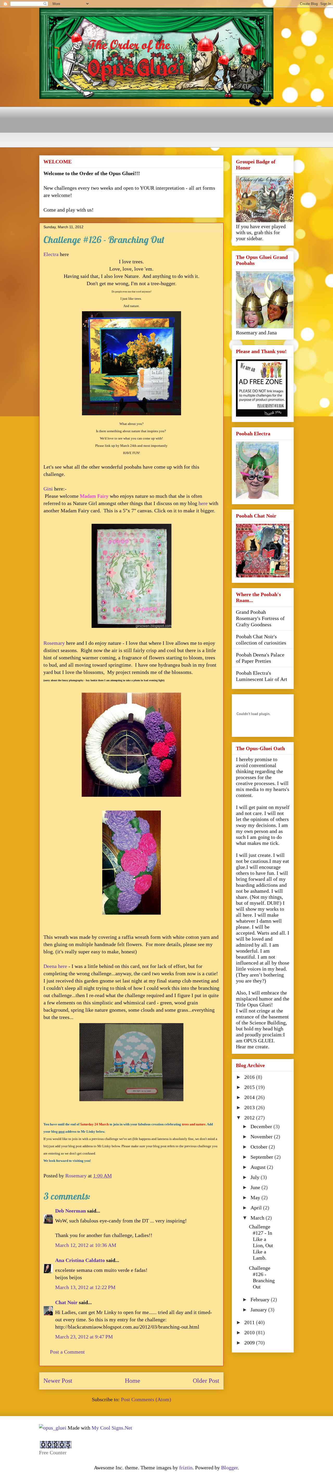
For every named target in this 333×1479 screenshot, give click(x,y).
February (261, 1299)
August (259, 1167)
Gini (48, 489)
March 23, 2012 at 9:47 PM (84, 1337)
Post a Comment (67, 1352)
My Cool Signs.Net (112, 1428)
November (262, 1136)
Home (132, 1380)
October (260, 1147)
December (262, 1126)
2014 (250, 1097)
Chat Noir (66, 1302)
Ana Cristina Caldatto (80, 1260)
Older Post (206, 1380)
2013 (250, 1107)
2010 (250, 1332)
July (256, 1177)
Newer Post (57, 1380)
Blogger (229, 1467)
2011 (250, 1322)
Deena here (55, 966)
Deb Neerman (70, 1211)
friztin (186, 1467)
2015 (250, 1087)
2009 (250, 1343)
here (203, 503)
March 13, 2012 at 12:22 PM (85, 1287)
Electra (51, 254)
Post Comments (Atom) (146, 1399)
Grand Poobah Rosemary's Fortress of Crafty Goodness (260, 618)
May (256, 1197)
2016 (250, 1077)
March (258, 1218)
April (257, 1207)
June (256, 1187)
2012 (250, 1117)
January (259, 1309)
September (262, 1157)
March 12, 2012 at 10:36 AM (85, 1245)
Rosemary (54, 643)
